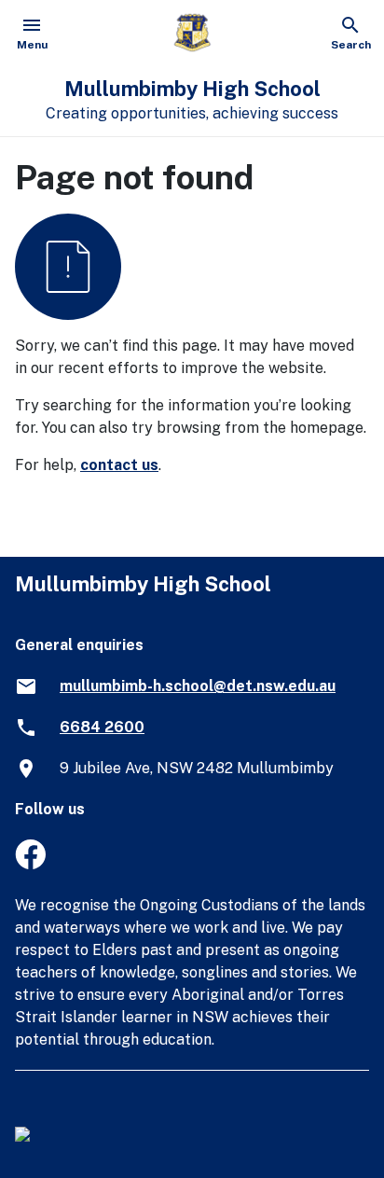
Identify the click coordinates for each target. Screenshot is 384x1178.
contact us (119, 465)
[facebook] (30, 864)
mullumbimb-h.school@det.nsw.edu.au (198, 686)
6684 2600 (102, 727)
